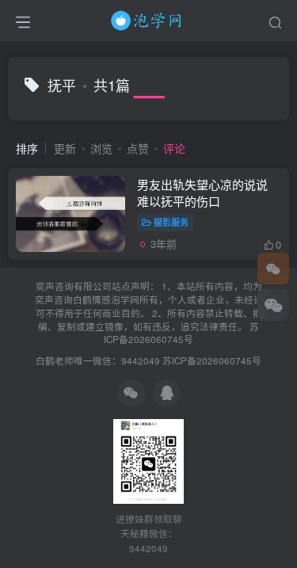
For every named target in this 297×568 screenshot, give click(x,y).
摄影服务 (171, 221)
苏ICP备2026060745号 (181, 333)
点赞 (138, 148)
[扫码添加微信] (273, 305)
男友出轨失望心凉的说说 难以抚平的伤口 (202, 192)
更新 (65, 148)
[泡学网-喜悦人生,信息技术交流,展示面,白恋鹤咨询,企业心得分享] (149, 18)
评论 (174, 148)
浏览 (101, 148)
